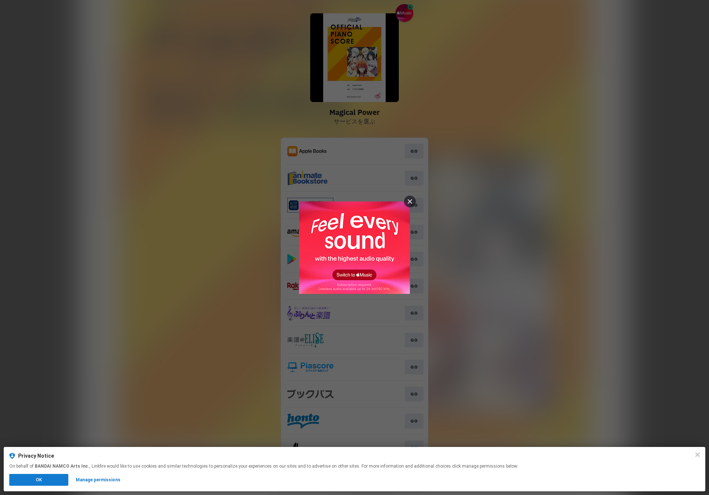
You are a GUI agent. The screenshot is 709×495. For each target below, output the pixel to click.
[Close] (697, 455)
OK (39, 479)
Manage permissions (98, 479)
